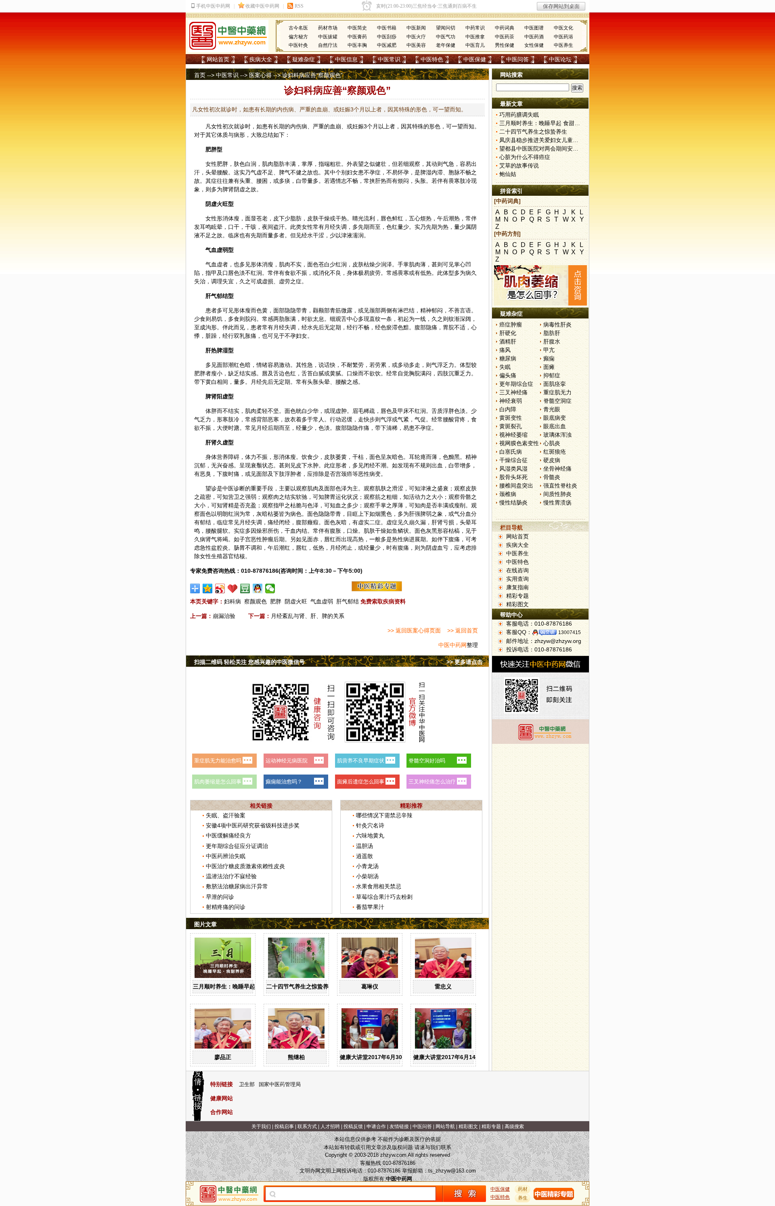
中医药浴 (563, 37)
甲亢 (549, 350)
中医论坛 (560, 59)
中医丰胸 (357, 45)
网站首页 (218, 59)
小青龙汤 (367, 866)
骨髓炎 (551, 477)
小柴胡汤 (367, 876)
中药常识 (475, 28)
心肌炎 (551, 443)
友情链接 (399, 1126)
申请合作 (376, 1126)
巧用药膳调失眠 (519, 114)
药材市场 (327, 28)
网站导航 (445, 1126)
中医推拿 (475, 37)
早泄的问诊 (220, 897)
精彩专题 (517, 596)
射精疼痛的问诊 (225, 907)
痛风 (505, 350)
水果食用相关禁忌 (378, 886)
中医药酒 (534, 37)
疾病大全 (260, 59)
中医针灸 (298, 45)
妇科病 (232, 601)
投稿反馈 (353, 1126)
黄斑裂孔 (510, 426)
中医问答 (517, 59)
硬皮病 (551, 460)
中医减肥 (386, 45)
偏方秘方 (298, 37)
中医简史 (357, 28)
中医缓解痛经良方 (228, 835)
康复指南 (517, 587)
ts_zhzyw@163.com (452, 1171)
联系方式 (307, 1126)
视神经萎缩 (513, 434)
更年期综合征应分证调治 (237, 846)
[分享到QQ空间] (208, 588)
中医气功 (445, 37)
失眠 (505, 367)
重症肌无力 (557, 392)
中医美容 (416, 45)
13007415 (569, 632)
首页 (199, 75)
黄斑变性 (510, 418)
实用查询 (517, 579)
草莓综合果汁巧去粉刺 (384, 897)
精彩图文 (517, 604)
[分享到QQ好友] (258, 588)
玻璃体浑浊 (557, 434)
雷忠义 (443, 986)
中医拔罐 (327, 37)
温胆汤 (364, 846)
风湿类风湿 (513, 468)
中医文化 (563, 28)
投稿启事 (284, 1126)
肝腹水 (551, 341)
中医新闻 (416, 28)
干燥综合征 (513, 460)
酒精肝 (507, 341)
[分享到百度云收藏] (233, 588)
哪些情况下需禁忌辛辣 (384, 815)
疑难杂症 (303, 59)
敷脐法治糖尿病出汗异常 (237, 886)
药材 (523, 1189)
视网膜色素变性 (519, 443)
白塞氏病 (510, 451)
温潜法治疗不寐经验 (231, 876)
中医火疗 (416, 37)
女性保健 (534, 45)
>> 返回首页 (462, 630)
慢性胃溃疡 (557, 502)
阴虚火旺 (296, 601)
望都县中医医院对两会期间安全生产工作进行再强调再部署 (572, 148)
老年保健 (445, 45)
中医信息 (346, 59)
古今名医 (298, 28)
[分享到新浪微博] (220, 588)
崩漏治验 (224, 616)
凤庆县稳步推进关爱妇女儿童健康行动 (547, 140)
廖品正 (222, 1057)
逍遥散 (364, 856)
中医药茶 (504, 37)
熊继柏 (296, 1057)
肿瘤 (267, 539)
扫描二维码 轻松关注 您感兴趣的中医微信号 (249, 662)
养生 (523, 1198)
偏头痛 (507, 375)
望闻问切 (445, 28)
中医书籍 (386, 28)
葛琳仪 (369, 986)
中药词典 (504, 28)
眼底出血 (554, 426)
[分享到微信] (270, 588)
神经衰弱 (510, 401)
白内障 (507, 409)
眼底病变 (554, 418)
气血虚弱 (321, 601)
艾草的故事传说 (519, 165)
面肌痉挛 (554, 384)
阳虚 (222, 396)
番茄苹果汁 (370, 907)
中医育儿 (475, 45)
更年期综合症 (516, 384)
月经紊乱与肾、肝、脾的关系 (307, 616)
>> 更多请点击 (464, 662)
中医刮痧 (386, 37)
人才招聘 (330, 1126)
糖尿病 (507, 358)
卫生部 (247, 1084)
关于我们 (261, 1126)
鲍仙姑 (507, 174)
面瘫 (549, 367)
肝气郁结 (347, 601)
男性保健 (504, 45)
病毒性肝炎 (557, 324)
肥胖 (275, 601)
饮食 (307, 457)
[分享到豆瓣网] (245, 588)
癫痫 (549, 358)
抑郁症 (551, 375)
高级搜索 (514, 1126)
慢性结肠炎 (513, 502)
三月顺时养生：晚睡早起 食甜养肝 (236, 986)
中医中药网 (452, 645)
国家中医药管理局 (280, 1084)
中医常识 (389, 59)
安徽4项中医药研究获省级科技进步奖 (253, 825)
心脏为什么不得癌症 (524, 157)
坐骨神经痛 (557, 468)
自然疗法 (327, 45)
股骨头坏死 (513, 477)
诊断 (239, 488)
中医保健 (474, 59)
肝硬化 (507, 333)
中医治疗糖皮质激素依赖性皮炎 (245, 866)
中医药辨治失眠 (225, 856)
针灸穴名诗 (370, 825)
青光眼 (551, 409)
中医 (228, 488)
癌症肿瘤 (510, 324)
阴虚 (239, 189)
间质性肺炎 (557, 494)
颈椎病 (507, 494)
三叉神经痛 (513, 392)
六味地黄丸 (370, 835)
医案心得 (260, 75)
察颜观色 (255, 601)
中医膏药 (357, 37)
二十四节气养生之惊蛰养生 (300, 986)
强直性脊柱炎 (560, 485)
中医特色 (432, 59)
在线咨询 (517, 570)
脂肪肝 (551, 333)
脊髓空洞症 (557, 401)
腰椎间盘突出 (516, 485)
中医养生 (563, 45)
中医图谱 (534, 28)
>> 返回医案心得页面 (414, 630)
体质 (222, 135)
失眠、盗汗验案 (225, 815)
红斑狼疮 (554, 451)
